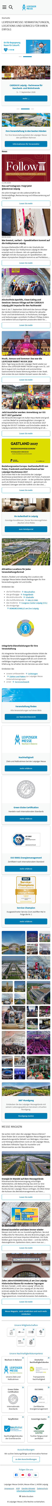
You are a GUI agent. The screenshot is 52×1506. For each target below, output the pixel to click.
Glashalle (30, 597)
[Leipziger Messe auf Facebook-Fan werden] (16, 1474)
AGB (18, 1488)
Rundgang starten (26, 1116)
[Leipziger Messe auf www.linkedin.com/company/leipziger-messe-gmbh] (35, 1474)
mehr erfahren (26, 768)
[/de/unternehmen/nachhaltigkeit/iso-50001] (39, 1399)
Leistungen (33, 673)
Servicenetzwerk (22, 682)
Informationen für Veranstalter (26, 144)
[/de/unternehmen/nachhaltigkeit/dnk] (39, 1369)
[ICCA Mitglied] (31, 1342)
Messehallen (29, 592)
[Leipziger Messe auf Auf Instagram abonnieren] (29, 1474)
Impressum (9, 1488)
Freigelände (28, 594)
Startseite (6, 18)
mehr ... (26, 98)
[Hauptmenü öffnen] (4, 7)
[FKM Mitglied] (31, 1332)
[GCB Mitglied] (21, 1342)
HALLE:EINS (33, 600)
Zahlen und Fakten (18, 676)
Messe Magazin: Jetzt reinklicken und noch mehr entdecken (26, 1312)
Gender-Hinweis (28, 1488)
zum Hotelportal (26, 529)
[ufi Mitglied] (11, 1332)
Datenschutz (42, 1488)
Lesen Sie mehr (26, 203)
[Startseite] (29, 7)
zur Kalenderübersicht (26, 717)
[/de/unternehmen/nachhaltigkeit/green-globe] (13, 1399)
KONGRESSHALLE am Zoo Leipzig (24, 608)
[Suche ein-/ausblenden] (10, 7)
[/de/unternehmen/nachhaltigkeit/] (13, 1369)
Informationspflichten (26, 1491)
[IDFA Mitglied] (41, 1332)
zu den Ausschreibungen (26, 1459)
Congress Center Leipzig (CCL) (34, 603)
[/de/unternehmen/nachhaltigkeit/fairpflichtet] (13, 1429)
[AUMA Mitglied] (21, 1332)
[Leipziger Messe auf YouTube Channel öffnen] (22, 1474)
